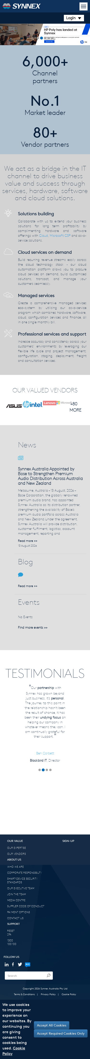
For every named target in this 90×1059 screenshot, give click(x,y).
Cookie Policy (69, 994)
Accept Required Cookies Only (60, 1033)
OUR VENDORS (16, 854)
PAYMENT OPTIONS (18, 912)
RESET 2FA (11, 932)
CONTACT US (15, 918)
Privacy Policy (48, 994)
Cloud (43, 235)
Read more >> (27, 541)
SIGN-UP (68, 841)
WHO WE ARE (15, 866)
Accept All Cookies (51, 1025)
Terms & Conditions (24, 994)
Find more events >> (33, 627)
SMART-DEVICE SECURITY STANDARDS (22, 880)
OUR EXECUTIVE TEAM (20, 888)
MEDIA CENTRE (16, 900)
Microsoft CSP (60, 235)
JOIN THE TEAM (16, 894)
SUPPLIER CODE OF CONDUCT (25, 906)
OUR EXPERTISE (16, 848)
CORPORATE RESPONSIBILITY (24, 872)
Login (71, 18)
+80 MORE (74, 406)
